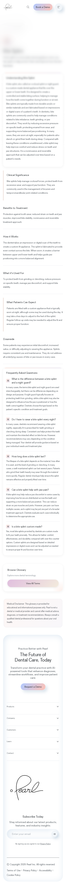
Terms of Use (14, 870)
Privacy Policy (45, 844)
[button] (58, 7)
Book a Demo (43, 7)
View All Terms (33, 583)
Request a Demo (33, 686)
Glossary (8, 28)
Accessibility (45, 870)
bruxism (47, 188)
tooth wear (26, 214)
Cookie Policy (13, 875)
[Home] (8, 7)
